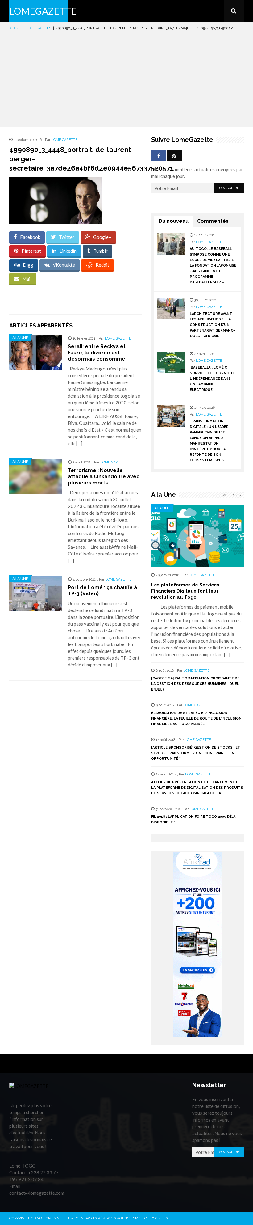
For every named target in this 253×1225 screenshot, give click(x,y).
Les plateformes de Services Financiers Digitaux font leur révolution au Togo (185, 591)
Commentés (213, 221)
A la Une (20, 337)
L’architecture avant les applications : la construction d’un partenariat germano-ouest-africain (212, 325)
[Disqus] (75, 772)
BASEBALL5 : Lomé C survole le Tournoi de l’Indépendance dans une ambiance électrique (213, 378)
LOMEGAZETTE (43, 10)
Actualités (40, 28)
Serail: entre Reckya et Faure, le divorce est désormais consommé (97, 353)
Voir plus (232, 495)
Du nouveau (174, 221)
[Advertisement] (126, 78)
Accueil (17, 28)
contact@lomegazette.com (36, 1193)
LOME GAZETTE (64, 140)
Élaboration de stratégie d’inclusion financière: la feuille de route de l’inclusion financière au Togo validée (196, 718)
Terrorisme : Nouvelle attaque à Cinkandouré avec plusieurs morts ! (103, 476)
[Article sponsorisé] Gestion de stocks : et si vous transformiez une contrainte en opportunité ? (195, 753)
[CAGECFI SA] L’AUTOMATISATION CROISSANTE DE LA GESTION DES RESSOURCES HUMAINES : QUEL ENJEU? (195, 683)
